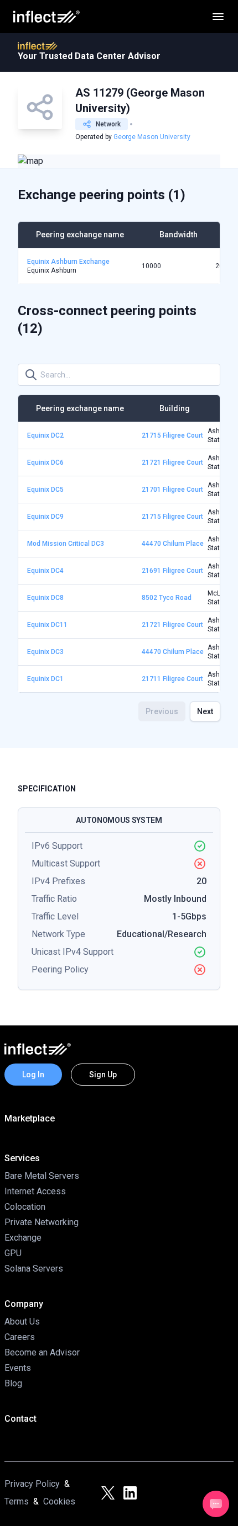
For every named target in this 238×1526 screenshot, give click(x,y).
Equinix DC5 (45, 489)
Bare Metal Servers (41, 1176)
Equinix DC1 (45, 679)
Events (17, 1368)
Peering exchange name (80, 234)
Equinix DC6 (45, 462)
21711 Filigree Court (172, 679)
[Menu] (218, 17)
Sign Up (103, 1074)
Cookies (59, 1501)
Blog (13, 1383)
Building (174, 408)
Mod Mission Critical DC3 (65, 543)
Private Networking (41, 1222)
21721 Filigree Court (172, 462)
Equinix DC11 (47, 625)
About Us (22, 1321)
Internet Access (35, 1191)
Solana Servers (33, 1268)
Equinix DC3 (45, 652)
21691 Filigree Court (172, 571)
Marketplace (29, 1118)
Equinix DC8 (45, 598)
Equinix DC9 (45, 516)
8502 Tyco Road (167, 598)
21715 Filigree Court (172, 435)
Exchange (23, 1237)
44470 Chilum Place (173, 543)
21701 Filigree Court (172, 489)
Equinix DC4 (45, 571)
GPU (13, 1253)
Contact (20, 1418)
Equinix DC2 (45, 435)
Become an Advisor (42, 1352)
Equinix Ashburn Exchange (68, 261)
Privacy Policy (32, 1484)
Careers (19, 1337)
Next (205, 711)
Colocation (24, 1206)
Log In (33, 1074)
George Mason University (151, 137)
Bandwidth (178, 234)
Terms (16, 1501)
